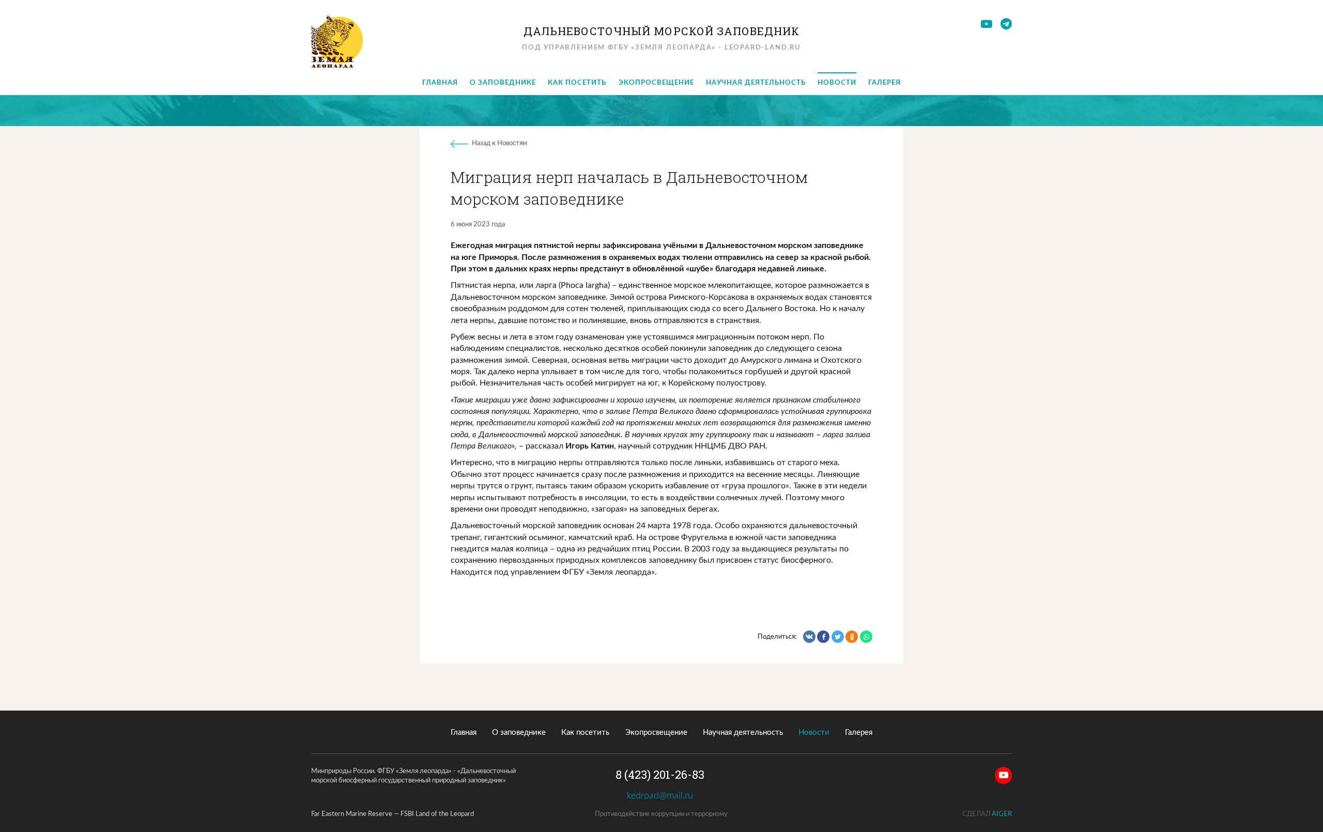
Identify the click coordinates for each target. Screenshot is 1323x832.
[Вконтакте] (809, 636)
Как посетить (577, 83)
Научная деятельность (756, 83)
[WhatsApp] (866, 636)
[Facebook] (823, 636)
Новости (837, 83)
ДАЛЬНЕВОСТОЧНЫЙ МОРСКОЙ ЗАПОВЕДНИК (662, 31)
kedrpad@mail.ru (661, 795)
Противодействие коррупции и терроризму (661, 814)
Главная (440, 83)
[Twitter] (838, 636)
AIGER (1002, 814)
